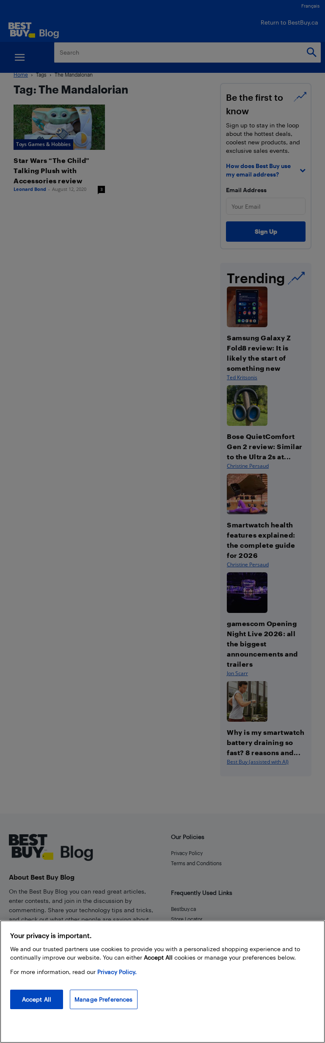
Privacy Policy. (117, 971)
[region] (162, 981)
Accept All (36, 999)
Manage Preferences (103, 999)
